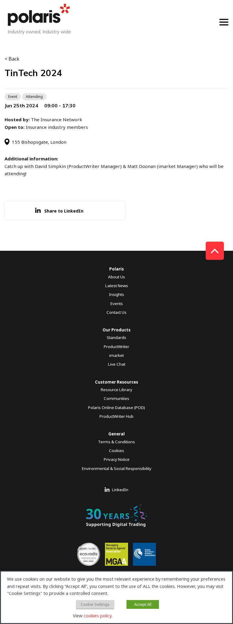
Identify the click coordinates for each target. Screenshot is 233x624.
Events (116, 303)
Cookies (116, 450)
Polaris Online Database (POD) (116, 407)
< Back (12, 58)
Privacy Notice (117, 459)
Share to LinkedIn (63, 211)
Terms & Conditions (116, 442)
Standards (116, 337)
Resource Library (116, 389)
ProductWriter (116, 346)
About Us (116, 277)
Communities (116, 398)
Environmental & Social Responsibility (116, 468)
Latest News (116, 285)
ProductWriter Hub (116, 416)
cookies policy (97, 615)
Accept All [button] (142, 604)
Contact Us (116, 312)
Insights (116, 294)
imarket (116, 355)
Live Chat (116, 364)
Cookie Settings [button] (95, 604)
